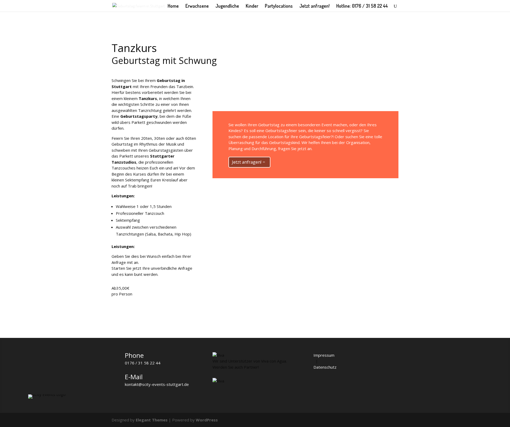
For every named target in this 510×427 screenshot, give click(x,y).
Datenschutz (325, 367)
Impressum (323, 355)
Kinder (252, 6)
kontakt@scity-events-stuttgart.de (157, 384)
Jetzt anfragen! (314, 6)
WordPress (207, 419)
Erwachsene (197, 6)
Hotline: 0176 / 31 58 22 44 (362, 6)
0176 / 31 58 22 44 (142, 362)
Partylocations (279, 6)
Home (173, 6)
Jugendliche (227, 6)
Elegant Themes (152, 419)
